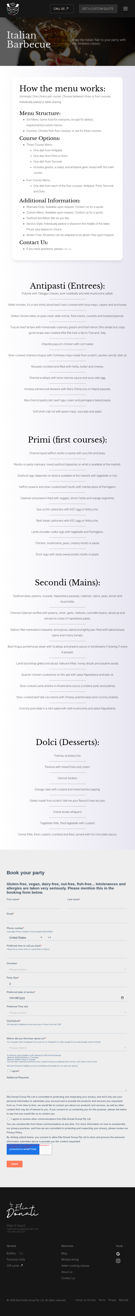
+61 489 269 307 (16, 1231)
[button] (124, 8)
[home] (13, 9)
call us (67, 249)
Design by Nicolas (86, 1300)
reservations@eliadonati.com (23, 1228)
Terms (101, 1300)
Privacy (112, 1300)
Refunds (123, 1300)
